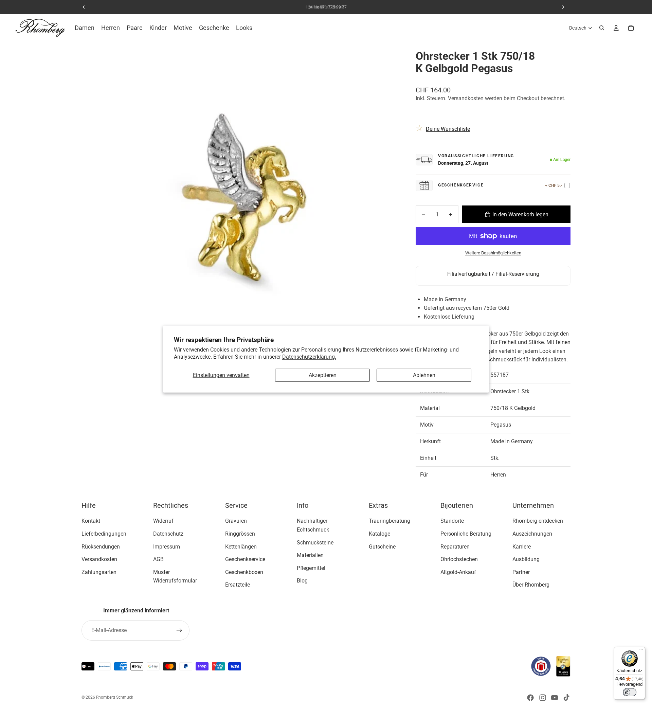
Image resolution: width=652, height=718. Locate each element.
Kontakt (91, 521)
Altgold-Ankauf (458, 572)
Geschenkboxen (244, 572)
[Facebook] (530, 698)
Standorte (452, 521)
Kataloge (379, 534)
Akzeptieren (323, 375)
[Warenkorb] (630, 27)
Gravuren (236, 521)
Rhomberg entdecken (537, 521)
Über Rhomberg (530, 584)
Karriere (521, 546)
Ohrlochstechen (459, 559)
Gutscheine (382, 546)
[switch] (629, 692)
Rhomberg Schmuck (114, 697)
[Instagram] (543, 698)
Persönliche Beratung (465, 534)
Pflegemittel (311, 568)
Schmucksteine (315, 542)
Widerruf (163, 521)
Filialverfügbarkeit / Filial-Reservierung (493, 274)
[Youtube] (554, 698)
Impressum (166, 546)
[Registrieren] (179, 630)
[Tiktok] (566, 698)
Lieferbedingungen (104, 534)
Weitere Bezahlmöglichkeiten (493, 252)
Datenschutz (168, 534)
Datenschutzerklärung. (309, 356)
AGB (158, 559)
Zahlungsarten (99, 572)
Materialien (310, 555)
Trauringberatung (389, 521)
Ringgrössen (240, 534)
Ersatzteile (237, 584)
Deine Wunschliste (448, 129)
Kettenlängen (241, 546)
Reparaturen (455, 546)
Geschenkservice (245, 559)
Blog (302, 580)
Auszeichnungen (532, 534)
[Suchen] (601, 27)
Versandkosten (99, 559)
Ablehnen (424, 375)
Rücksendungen (101, 546)
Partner (521, 572)
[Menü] (641, 651)
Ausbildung (526, 559)
